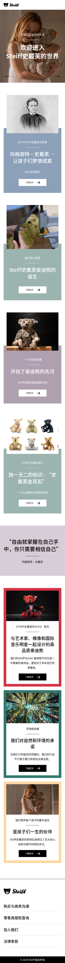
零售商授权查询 (16, 917)
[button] (7, 76)
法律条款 (11, 941)
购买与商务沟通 (16, 906)
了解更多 (29, 182)
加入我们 (11, 929)
